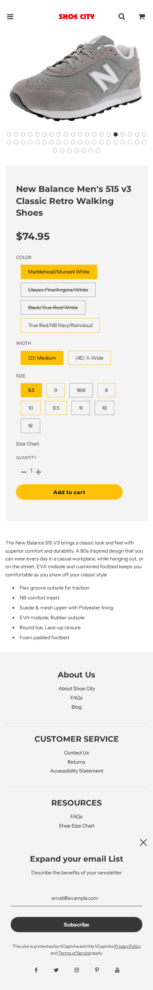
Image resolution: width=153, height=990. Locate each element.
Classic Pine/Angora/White (58, 290)
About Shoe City (76, 688)
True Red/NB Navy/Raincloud (60, 325)
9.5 (56, 408)
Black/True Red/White (53, 307)
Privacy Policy (127, 946)
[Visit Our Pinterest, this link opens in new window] (97, 970)
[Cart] (142, 17)
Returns (76, 762)
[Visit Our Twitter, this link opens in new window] (56, 970)
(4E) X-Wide (89, 358)
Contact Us (76, 753)
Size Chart (27, 444)
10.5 (81, 390)
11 (81, 408)
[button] (9, 134)
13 (104, 408)
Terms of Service (74, 953)
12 (30, 425)
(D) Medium (42, 358)
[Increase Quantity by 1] (38, 472)
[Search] (121, 17)
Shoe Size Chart (77, 826)
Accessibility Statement (76, 771)
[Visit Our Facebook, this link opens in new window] (36, 970)
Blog (76, 707)
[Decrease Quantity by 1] (24, 472)
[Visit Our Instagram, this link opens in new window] (77, 970)
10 (30, 408)
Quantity (26, 457)
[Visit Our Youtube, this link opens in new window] (117, 970)
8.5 (31, 390)
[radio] (59, 272)
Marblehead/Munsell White (59, 272)
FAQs (76, 698)
